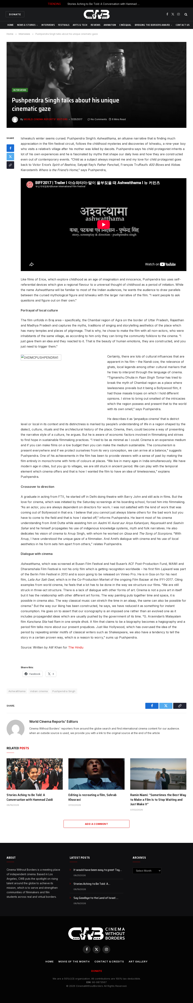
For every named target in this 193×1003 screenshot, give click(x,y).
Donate (15, 14)
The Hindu (75, 647)
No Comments (99, 119)
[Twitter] (10, 156)
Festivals (63, 25)
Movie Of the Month (74, 961)
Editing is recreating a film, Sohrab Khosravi (92, 797)
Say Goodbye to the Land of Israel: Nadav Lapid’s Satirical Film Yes (95, 898)
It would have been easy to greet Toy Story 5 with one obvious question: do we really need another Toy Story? (97, 870)
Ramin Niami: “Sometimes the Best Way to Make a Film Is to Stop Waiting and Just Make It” (158, 799)
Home (10, 25)
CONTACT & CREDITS (109, 961)
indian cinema (39, 691)
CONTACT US (182, 25)
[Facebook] (10, 148)
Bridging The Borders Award (152, 25)
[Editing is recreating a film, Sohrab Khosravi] (96, 774)
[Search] (185, 14)
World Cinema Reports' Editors (46, 119)
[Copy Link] (10, 165)
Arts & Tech (80, 25)
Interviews (47, 25)
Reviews (95, 25)
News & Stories (26, 25)
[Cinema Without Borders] (96, 14)
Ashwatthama (16, 691)
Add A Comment (96, 823)
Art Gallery (138, 961)
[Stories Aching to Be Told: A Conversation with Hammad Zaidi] (35, 774)
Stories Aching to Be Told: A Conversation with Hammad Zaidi (105, 3)
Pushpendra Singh (63, 691)
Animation (110, 25)
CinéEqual (125, 25)
